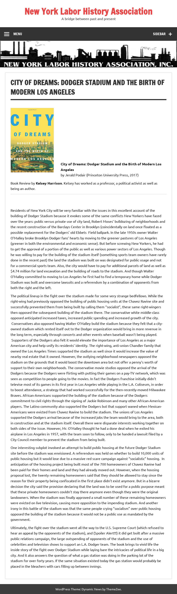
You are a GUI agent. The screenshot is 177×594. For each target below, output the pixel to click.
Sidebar (159, 34)
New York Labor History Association (89, 11)
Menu (17, 34)
